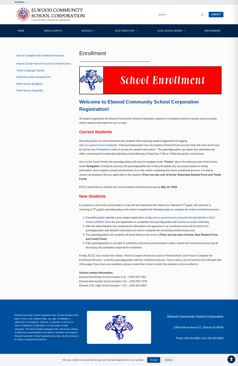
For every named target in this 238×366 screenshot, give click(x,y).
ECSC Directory (125, 30)
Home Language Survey (31, 70)
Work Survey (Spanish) (30, 90)
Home (21, 30)
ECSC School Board (169, 30)
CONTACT (216, 14)
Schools (19, 2)
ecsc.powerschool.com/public (101, 145)
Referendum (212, 30)
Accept (153, 360)
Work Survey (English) (29, 83)
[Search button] (202, 14)
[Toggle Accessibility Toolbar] (231, 359)
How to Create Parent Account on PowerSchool (44, 63)
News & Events (53, 30)
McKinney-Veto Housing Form (34, 77)
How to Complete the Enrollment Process (40, 55)
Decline (168, 360)
